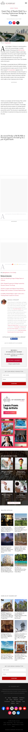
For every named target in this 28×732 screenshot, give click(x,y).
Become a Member (14, 360)
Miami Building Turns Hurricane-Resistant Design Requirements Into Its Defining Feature (7, 569)
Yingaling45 (7, 43)
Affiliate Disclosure (16, 724)
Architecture (21, 697)
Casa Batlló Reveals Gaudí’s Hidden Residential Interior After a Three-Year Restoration (21, 615)
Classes (21, 699)
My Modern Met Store (9, 455)
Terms (13, 726)
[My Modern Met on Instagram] (16, 708)
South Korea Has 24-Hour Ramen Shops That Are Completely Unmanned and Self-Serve (21, 657)
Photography (15, 697)
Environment (7, 701)
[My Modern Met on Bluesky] (18, 713)
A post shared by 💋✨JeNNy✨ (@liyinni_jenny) (15, 264)
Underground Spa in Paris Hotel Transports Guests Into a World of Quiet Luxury (6, 635)
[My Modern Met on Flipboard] (20, 708)
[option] (7, 445)
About (5, 722)
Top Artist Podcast (17, 309)
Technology (18, 701)
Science (12, 701)
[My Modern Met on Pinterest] (7, 708)
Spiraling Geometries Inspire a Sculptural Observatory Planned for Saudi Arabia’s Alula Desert (7, 549)
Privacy (22, 724)
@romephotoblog (22, 330)
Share (15, 339)
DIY (7, 699)
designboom (6, 272)
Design (9, 697)
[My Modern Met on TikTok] (9, 713)
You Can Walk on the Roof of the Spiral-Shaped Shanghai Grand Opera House (21, 529)
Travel (16, 8)
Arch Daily (13, 272)
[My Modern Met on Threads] (14, 713)
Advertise (9, 724)
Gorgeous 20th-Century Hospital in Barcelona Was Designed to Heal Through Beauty (20, 548)
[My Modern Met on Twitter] (12, 708)
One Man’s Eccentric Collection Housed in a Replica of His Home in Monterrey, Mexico (7, 529)
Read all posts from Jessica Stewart (15, 332)
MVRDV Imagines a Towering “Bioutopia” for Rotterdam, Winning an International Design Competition (7, 615)
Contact (4, 724)
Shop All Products (14, 503)
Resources (16, 699)
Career (11, 699)
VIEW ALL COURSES (10, 412)
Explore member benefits (14, 364)
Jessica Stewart (11, 19)
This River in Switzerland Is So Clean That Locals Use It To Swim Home (20, 569)
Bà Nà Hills (21, 50)
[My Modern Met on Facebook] (3, 708)
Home (11, 8)
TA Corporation (11, 70)
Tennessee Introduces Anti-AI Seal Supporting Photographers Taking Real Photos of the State (7, 656)
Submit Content (20, 722)
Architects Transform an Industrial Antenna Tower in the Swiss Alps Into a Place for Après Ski (21, 636)
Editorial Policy (10, 722)
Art (5, 697)
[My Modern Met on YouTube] (24, 708)
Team (15, 722)
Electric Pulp (20, 729)
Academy (13, 703)
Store (17, 703)
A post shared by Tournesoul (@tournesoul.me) (15, 214)
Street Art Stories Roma (13, 325)
